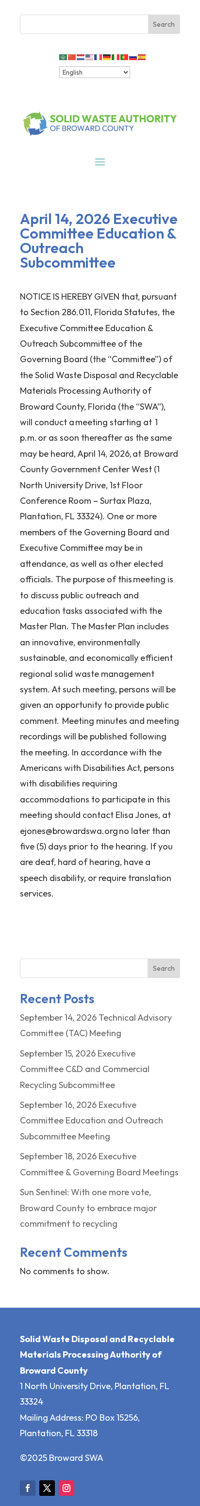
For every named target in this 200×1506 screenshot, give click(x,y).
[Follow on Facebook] (27, 1488)
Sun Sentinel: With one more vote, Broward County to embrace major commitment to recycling (88, 1207)
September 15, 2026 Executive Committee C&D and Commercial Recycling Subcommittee (85, 1069)
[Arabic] (63, 56)
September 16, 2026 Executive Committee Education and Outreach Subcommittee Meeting (91, 1120)
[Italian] (116, 56)
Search (164, 968)
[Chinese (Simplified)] (72, 56)
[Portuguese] (124, 56)
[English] (89, 56)
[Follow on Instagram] (66, 1488)
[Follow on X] (47, 1488)
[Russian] (133, 56)
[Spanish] (142, 56)
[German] (107, 56)
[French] (98, 56)
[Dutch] (81, 56)
